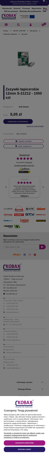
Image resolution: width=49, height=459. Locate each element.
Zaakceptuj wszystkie (24, 443)
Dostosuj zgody (24, 449)
